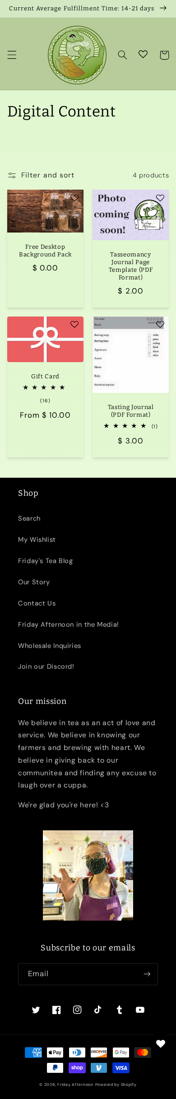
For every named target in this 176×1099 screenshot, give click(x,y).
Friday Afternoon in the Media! (68, 624)
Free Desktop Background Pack (45, 250)
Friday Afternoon (75, 1084)
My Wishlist (37, 539)
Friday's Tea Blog (45, 560)
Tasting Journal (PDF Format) (131, 411)
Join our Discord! (46, 666)
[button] (11, 55)
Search (29, 518)
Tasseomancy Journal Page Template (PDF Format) (131, 266)
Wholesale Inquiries (49, 645)
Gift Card (45, 376)
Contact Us (37, 603)
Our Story (34, 582)
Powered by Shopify (116, 1084)
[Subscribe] (147, 974)
